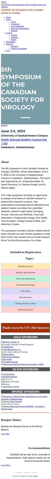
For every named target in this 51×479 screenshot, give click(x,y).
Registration (10, 42)
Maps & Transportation (20, 28)
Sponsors (9, 44)
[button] (4, 125)
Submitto (35, 476)
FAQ (8, 51)
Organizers (15, 24)
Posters (13, 40)
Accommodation (17, 26)
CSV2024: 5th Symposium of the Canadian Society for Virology (22, 11)
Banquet (14, 31)
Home (8, 17)
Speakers (14, 37)
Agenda (9, 33)
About (8, 19)
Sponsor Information (19, 48)
